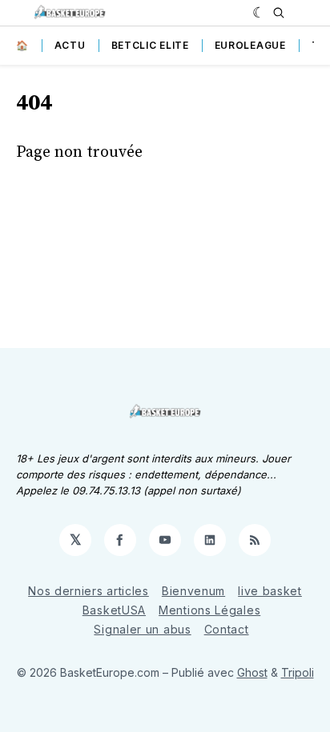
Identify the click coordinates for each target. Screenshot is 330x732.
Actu (70, 45)
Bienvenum (193, 591)
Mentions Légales (209, 610)
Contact (226, 629)
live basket (270, 591)
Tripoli (297, 672)
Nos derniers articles (88, 591)
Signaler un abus (142, 629)
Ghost (252, 672)
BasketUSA (114, 610)
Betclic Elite (150, 45)
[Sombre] (259, 13)
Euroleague (250, 45)
